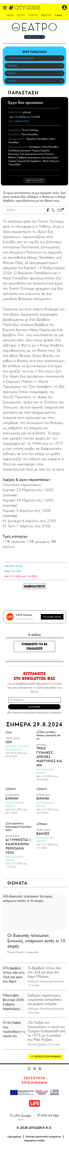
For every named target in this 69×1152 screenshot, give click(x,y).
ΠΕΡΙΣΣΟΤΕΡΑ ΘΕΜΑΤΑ (47, 1056)
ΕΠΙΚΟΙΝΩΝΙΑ (34, 1083)
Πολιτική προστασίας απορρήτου (43, 1136)
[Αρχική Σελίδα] (11, 7)
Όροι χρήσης (14, 1136)
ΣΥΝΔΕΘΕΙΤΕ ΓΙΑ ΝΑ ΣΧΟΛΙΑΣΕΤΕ (34, 646)
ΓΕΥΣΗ (21, 15)
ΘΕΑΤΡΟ (46, 15)
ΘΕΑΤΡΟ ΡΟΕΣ (22, 121)
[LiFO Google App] (21, 1116)
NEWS (10, 15)
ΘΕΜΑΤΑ (17, 883)
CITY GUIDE (27, 7)
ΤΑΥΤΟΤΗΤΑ (34, 1078)
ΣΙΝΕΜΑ (33, 15)
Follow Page (52, 616)
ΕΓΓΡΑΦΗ (34, 706)
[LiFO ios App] (48, 1116)
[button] (5, 7)
